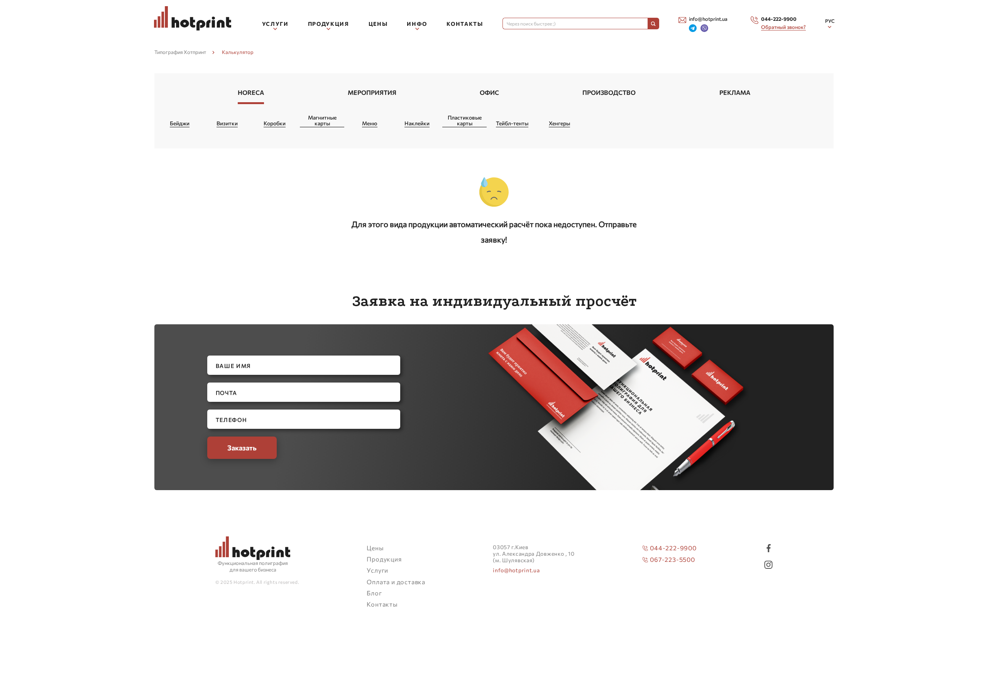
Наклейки (417, 123)
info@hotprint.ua (516, 570)
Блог (374, 593)
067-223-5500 (672, 559)
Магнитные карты (322, 120)
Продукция (384, 559)
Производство (609, 92)
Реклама (734, 92)
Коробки (275, 123)
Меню (369, 123)
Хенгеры (559, 123)
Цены (378, 23)
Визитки (227, 123)
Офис (489, 92)
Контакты (465, 23)
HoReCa (251, 92)
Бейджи (179, 123)
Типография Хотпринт (180, 52)
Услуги (377, 570)
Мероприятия (372, 92)
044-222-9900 (673, 547)
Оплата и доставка (396, 581)
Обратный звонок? (783, 27)
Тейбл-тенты (512, 123)
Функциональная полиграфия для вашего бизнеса (253, 566)
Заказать (242, 447)
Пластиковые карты (465, 120)
